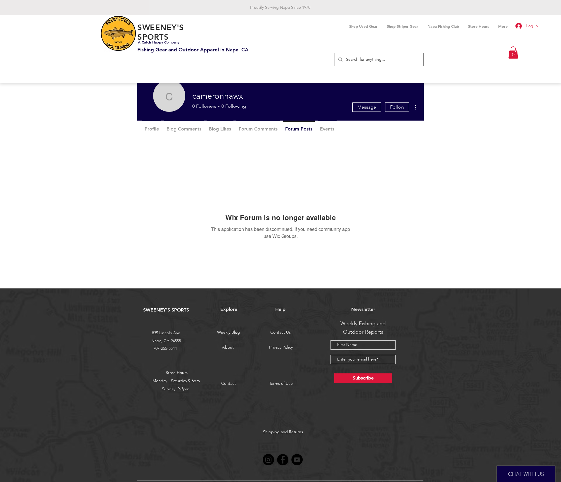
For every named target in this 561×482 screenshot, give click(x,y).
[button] (513, 52)
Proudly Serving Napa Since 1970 (280, 7)
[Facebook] (282, 459)
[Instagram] (268, 459)
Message (366, 107)
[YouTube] (297, 459)
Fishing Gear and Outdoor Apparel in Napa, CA (192, 50)
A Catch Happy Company (158, 42)
